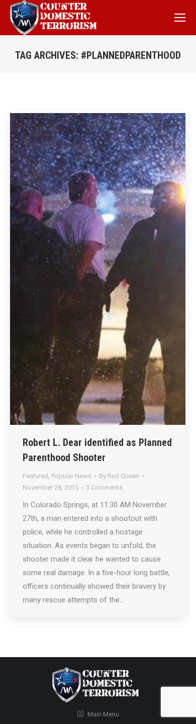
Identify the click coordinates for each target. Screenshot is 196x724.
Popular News (71, 476)
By (119, 476)
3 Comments (104, 487)
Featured (35, 476)
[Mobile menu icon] (180, 18)
